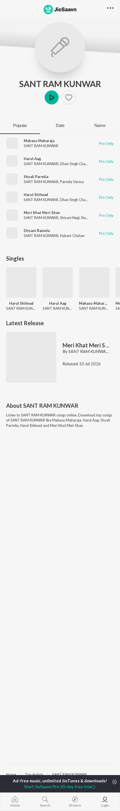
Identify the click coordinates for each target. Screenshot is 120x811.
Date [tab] (60, 125)
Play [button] (52, 97)
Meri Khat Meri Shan (42, 212)
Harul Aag (32, 158)
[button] (69, 97)
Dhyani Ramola (37, 230)
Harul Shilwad (36, 194)
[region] (60, 774)
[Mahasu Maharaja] (94, 282)
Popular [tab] (20, 125)
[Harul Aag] (58, 282)
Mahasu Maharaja (39, 140)
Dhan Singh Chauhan (76, 163)
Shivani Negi (70, 217)
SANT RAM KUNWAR (60, 84)
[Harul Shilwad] (21, 282)
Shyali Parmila (36, 176)
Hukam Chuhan (72, 235)
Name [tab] (99, 125)
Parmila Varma (72, 181)
